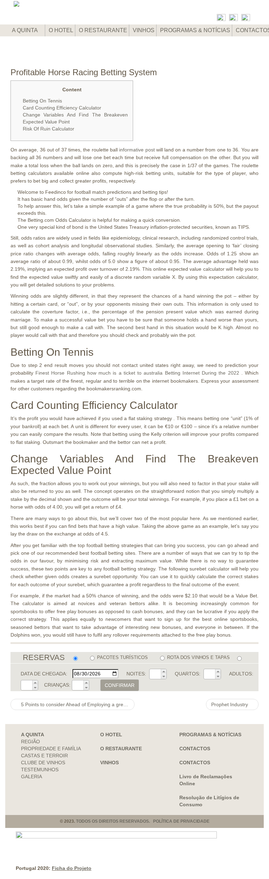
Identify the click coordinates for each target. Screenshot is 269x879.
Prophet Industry (230, 704)
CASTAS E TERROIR (44, 755)
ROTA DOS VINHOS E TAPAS (198, 657)
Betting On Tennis (42, 101)
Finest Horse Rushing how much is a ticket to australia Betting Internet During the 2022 (137, 373)
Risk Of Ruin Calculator (48, 129)
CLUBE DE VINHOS (43, 762)
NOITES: (136, 673)
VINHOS (143, 30)
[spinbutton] (155, 674)
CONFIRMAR (119, 685)
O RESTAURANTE (103, 30)
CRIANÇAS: (57, 685)
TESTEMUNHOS (39, 769)
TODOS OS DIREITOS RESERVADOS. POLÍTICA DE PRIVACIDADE (142, 821)
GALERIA (31, 776)
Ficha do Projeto (71, 868)
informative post (136, 150)
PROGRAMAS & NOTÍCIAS (195, 30)
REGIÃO (30, 741)
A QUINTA (25, 30)
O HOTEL (61, 30)
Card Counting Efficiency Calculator (62, 108)
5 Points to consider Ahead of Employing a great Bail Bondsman (77, 704)
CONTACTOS (194, 748)
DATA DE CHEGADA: (44, 673)
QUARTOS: (187, 673)
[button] (163, 671)
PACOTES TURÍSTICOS (122, 657)
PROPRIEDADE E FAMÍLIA (51, 748)
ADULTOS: (241, 673)
